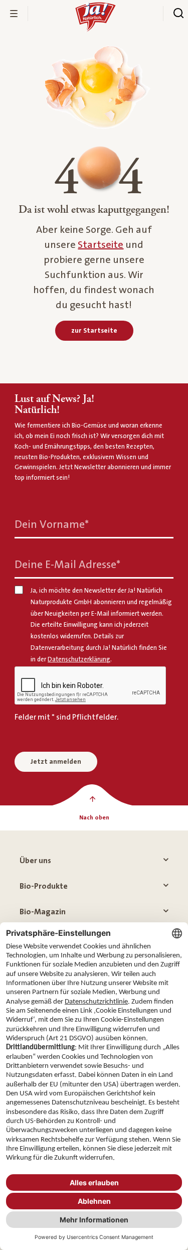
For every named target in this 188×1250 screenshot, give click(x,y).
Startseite (100, 244)
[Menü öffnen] (14, 13)
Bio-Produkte (44, 886)
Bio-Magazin (43, 911)
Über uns (35, 860)
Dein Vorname (52, 524)
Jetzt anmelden (56, 762)
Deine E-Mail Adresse (67, 565)
